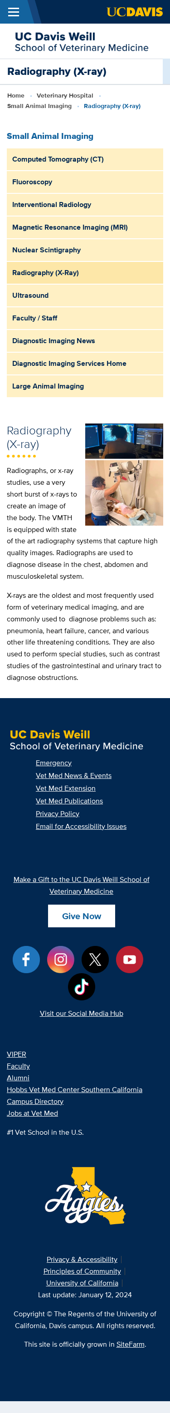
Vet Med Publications (69, 801)
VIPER (16, 1054)
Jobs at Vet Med (32, 1113)
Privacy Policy (57, 813)
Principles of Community (82, 1271)
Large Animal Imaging (48, 386)
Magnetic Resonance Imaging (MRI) (70, 227)
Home (15, 95)
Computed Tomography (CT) (58, 159)
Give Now (81, 916)
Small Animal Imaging (39, 105)
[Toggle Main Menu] (13, 12)
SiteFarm (131, 1344)
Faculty (18, 1066)
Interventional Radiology (51, 204)
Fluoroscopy (32, 182)
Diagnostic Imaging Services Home (69, 363)
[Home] (81, 40)
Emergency (54, 763)
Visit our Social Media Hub (81, 1013)
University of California (82, 1283)
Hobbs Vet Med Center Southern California (74, 1089)
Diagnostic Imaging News (53, 340)
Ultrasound (30, 295)
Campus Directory (35, 1101)
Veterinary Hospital (65, 95)
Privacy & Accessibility (82, 1259)
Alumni (18, 1078)
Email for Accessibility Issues (81, 826)
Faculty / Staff (34, 318)
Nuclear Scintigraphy (46, 250)
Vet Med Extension (66, 788)
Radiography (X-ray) (45, 272)
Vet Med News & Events (74, 775)
